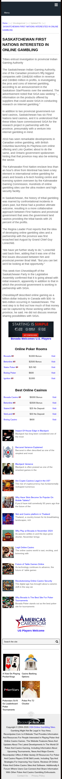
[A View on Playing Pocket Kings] (12, 662)
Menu (7, 12)
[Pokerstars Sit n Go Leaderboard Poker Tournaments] (12, 689)
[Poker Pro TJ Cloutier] (31, 689)
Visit (53, 356)
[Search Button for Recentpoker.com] (56, 641)
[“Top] (31, 715)
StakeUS (8, 408)
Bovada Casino (11, 397)
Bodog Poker (10, 373)
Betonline (8, 361)
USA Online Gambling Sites (42, 727)
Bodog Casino (10, 419)
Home (5, 23)
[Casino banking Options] (31, 662)
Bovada (7, 356)
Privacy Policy (38, 775)
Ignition (7, 378)
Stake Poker (9, 367)
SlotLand (8, 414)
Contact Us (22, 775)
